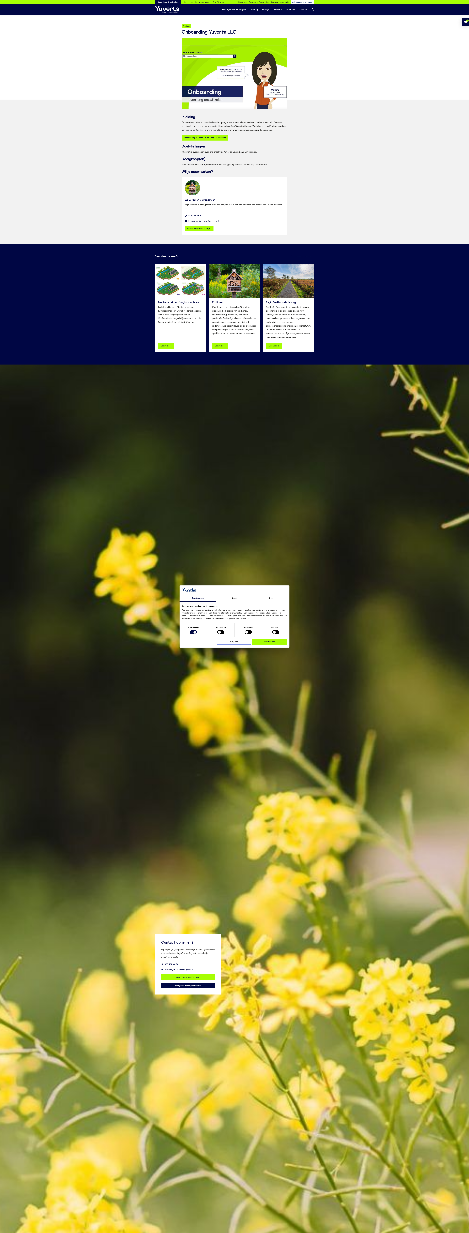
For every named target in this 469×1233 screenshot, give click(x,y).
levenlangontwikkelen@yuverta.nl (203, 221)
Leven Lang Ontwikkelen (168, 2)
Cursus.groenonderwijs (280, 2)
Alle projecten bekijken (301, 256)
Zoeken (313, 9)
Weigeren (234, 642)
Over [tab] (271, 598)
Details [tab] (235, 598)
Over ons (290, 10)
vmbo (191, 2)
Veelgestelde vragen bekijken (188, 986)
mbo (184, 2)
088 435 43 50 (195, 216)
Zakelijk (265, 10)
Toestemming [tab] (198, 598)
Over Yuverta (218, 2)
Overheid (277, 10)
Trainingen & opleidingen (233, 10)
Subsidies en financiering (259, 2)
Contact (303, 10)
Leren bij (254, 10)
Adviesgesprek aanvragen (302, 2)
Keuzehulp (242, 2)
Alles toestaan (269, 642)
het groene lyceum (202, 2)
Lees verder (166, 346)
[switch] (220, 632)
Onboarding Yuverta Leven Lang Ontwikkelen (205, 138)
